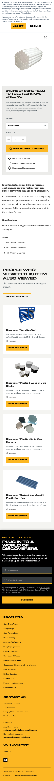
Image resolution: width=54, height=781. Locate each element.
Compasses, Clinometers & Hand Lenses (19, 665)
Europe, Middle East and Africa (15, 711)
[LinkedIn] (5, 760)
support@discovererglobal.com (16, 737)
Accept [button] (18, 26)
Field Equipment (10, 669)
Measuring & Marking (12, 660)
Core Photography (10, 651)
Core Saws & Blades (11, 655)
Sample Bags (8, 628)
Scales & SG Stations (12, 642)
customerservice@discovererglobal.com (20, 730)
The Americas (9, 707)
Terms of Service (11, 592)
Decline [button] (35, 26)
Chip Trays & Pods (10, 633)
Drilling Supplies (10, 674)
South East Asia (9, 715)
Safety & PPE (8, 678)
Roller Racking (9, 637)
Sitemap (18, 771)
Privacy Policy (45, 588)
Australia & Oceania (11, 703)
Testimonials (7, 771)
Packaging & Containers (13, 683)
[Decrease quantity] (9, 139)
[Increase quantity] (23, 139)
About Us (7, 751)
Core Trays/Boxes (10, 624)
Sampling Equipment (11, 646)
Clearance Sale (9, 687)
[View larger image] (45, 37)
